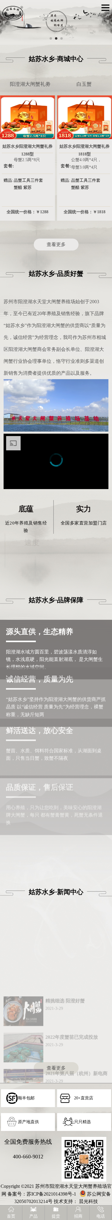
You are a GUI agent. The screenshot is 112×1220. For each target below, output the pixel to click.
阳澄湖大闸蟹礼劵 (30, 84)
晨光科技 (88, 1201)
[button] (51, 38)
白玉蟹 (84, 84)
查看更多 (56, 244)
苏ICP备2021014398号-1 (51, 1193)
